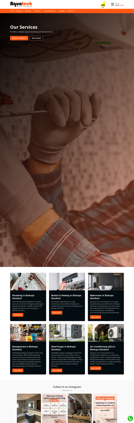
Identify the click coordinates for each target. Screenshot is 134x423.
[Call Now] (130, 418)
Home (12, 11)
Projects (37, 11)
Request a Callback (19, 38)
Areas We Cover (49, 11)
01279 (119, 5)
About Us (19, 11)
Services (28, 11)
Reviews (62, 11)
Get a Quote (36, 38)
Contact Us (71, 11)
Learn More (18, 315)
